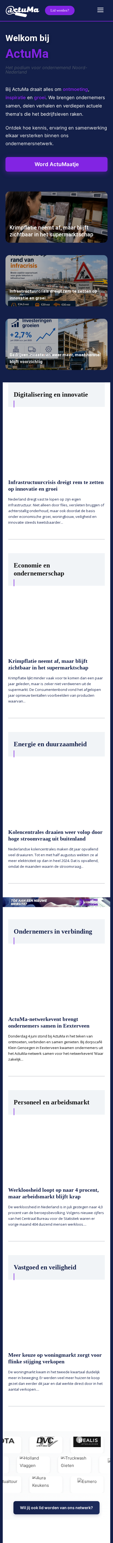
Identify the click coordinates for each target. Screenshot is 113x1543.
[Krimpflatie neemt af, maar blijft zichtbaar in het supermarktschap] (56, 217)
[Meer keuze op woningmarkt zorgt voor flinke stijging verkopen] (56, 1312)
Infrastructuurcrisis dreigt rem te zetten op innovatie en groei (56, 485)
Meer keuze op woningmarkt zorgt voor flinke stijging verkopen (55, 1358)
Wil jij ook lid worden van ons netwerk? (56, 1507)
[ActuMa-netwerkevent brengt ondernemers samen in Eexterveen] (56, 976)
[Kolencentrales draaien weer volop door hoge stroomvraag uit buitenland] (56, 789)
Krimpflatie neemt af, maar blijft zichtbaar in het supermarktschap (51, 231)
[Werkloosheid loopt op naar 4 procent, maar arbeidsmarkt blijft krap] (56, 1147)
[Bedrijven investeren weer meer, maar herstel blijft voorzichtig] (56, 344)
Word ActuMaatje (57, 164)
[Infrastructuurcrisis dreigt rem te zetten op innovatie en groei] (56, 280)
